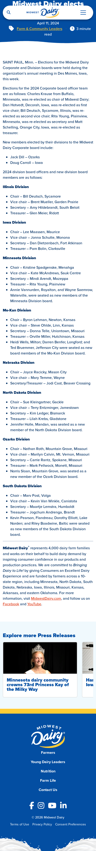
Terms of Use (19, 824)
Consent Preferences (70, 824)
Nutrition (48, 771)
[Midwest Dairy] (43, 12)
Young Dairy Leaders (48, 762)
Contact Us (48, 789)
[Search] (9, 13)
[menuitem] (48, 752)
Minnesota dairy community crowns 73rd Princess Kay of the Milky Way (38, 684)
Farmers (48, 752)
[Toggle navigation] (83, 12)
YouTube (34, 603)
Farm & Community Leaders (39, 28)
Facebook (11, 603)
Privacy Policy (42, 824)
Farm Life (48, 780)
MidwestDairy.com (46, 598)
